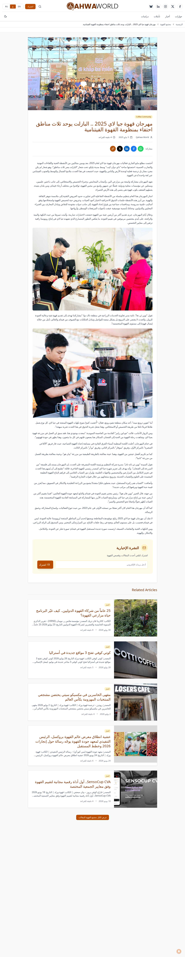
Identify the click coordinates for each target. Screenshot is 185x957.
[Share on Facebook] (134, 149)
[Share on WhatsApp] (141, 149)
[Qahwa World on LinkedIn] (158, 6)
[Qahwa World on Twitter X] (172, 6)
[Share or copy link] (113, 149)
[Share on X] (120, 149)
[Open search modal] (39, 6)
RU (6, 6)
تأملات (157, 16)
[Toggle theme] (5, 16)
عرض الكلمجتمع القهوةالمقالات (92, 817)
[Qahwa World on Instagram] (165, 6)
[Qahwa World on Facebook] (180, 6)
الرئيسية (179, 24)
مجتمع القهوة (165, 24)
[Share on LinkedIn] (127, 149)
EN (19, 6)
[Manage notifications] (179, 951)
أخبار (167, 16)
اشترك (30, 6)
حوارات (178, 16)
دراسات (145, 16)
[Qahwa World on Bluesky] (151, 6)
